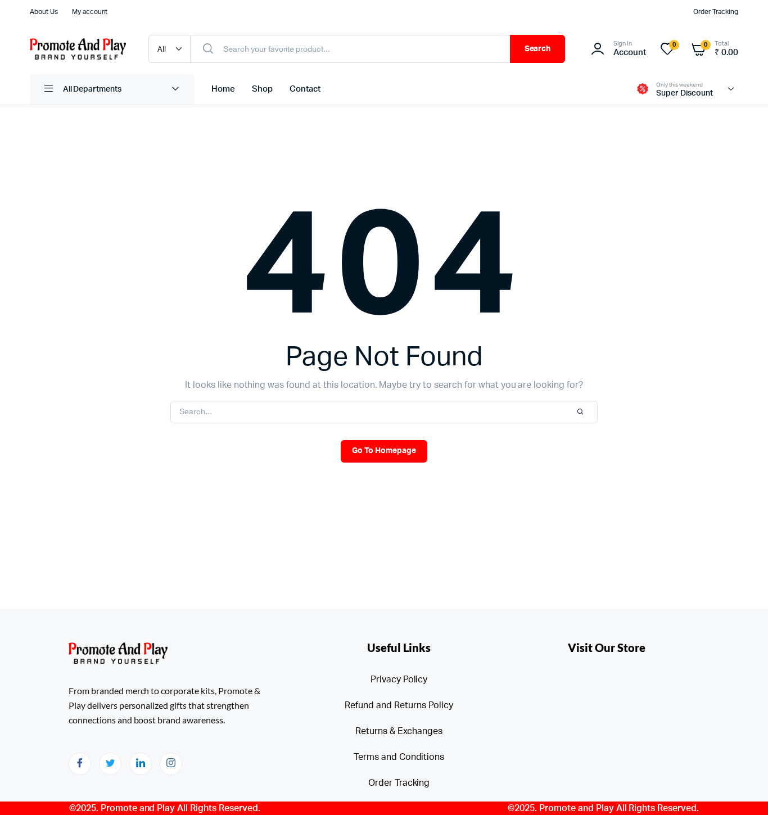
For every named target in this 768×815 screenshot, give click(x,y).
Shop (262, 89)
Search (538, 49)
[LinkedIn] (140, 764)
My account (90, 11)
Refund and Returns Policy (399, 705)
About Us (44, 11)
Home (223, 89)
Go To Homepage (384, 451)
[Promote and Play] (78, 48)
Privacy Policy (399, 679)
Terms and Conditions (399, 757)
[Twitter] (110, 764)
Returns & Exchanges (398, 731)
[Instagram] (171, 764)
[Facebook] (80, 764)
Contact (305, 89)
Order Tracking (715, 11)
